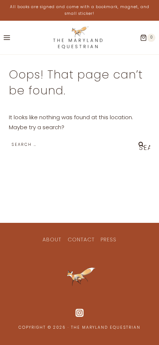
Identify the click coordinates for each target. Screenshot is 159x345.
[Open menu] (7, 38)
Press (108, 239)
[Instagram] (79, 313)
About (52, 239)
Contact (81, 239)
